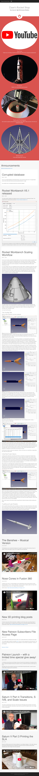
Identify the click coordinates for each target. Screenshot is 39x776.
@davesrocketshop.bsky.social (6, 168)
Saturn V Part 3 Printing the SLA (17, 737)
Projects (19, 85)
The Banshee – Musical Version (15, 541)
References (19, 156)
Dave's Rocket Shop (5, 1)
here (17, 641)
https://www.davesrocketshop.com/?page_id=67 (16, 587)
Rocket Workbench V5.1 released (15, 192)
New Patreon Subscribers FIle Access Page (19, 633)
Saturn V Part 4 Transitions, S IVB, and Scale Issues (19, 698)
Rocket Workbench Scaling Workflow (17, 253)
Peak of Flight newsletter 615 (22, 199)
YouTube (19, 51)
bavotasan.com (22, 774)
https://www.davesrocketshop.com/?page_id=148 (18, 624)
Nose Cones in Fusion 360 (17, 578)
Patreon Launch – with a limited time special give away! (19, 655)
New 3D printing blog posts (17, 617)
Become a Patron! (5, 647)
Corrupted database (13, 174)
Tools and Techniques (19, 120)
